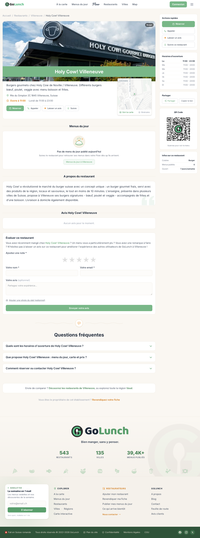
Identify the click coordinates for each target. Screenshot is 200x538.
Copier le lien (187, 101)
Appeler (34, 108)
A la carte (59, 494)
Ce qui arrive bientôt (113, 508)
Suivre (73, 108)
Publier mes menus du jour (117, 503)
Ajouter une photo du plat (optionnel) (27, 300)
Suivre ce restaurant (177, 44)
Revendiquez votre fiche (106, 399)
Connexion (178, 4)
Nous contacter (110, 514)
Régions (68, 508)
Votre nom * (12, 267)
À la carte (61, 4)
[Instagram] (186, 532)
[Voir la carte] (135, 94)
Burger (149, 25)
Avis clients (157, 513)
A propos (156, 494)
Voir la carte (127, 112)
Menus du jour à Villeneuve (79, 162)
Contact (155, 503)
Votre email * (87, 267)
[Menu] (192, 4)
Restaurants (110, 4)
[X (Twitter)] (192, 532)
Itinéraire (145, 112)
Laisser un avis (174, 38)
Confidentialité (112, 532)
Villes (125, 4)
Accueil (6, 15)
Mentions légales (132, 532)
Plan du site (92, 532)
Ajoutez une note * (16, 252)
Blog (153, 498)
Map (134, 4)
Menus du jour (80, 4)
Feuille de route (160, 508)
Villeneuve (36, 15)
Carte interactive (63, 513)
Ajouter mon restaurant (115, 494)
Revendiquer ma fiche (114, 498)
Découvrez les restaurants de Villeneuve (72, 388)
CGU (147, 532)
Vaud (129, 388)
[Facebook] (180, 532)
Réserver (16, 108)
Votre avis (18, 280)
